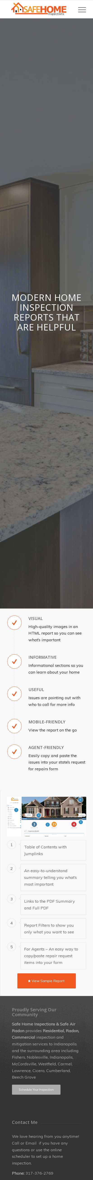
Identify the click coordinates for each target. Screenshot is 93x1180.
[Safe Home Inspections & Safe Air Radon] (38, 9)
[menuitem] (80, 9)
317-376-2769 (39, 1173)
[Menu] (80, 9)
